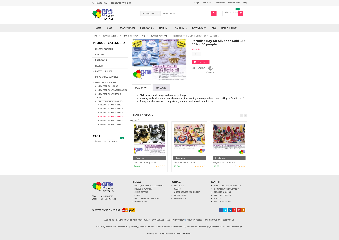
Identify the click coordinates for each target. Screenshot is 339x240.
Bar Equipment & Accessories (149, 185)
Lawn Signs (180, 195)
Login (196, 2)
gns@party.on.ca (122, 2)
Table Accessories (223, 195)
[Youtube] (234, 210)
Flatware (179, 185)
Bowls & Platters (143, 189)
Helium (163, 28)
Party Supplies (103, 71)
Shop (109, 28)
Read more (141, 158)
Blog (245, 2)
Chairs (137, 195)
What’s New (179, 220)
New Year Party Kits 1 (111, 104)
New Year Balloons (108, 86)
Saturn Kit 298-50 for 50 (184, 162)
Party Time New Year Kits (134, 36)
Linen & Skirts (181, 198)
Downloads (199, 28)
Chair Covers (141, 192)
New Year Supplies (110, 36)
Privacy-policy (194, 220)
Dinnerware (140, 201)
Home (98, 28)
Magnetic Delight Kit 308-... (225, 162)
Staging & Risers (222, 192)
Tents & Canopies (222, 201)
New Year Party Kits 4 (159, 36)
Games (177, 189)
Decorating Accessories (146, 198)
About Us (207, 2)
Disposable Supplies (106, 76)
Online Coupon (212, 220)
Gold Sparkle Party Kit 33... (145, 162)
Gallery (180, 28)
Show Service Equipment (226, 189)
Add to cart (203, 62)
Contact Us (220, 2)
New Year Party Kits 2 (111, 108)
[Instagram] (243, 210)
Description (141, 88)
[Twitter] (225, 210)
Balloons (146, 28)
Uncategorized (104, 49)
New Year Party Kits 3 (111, 112)
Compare (210, 68)
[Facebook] (221, 210)
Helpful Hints (229, 28)
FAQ (214, 28)
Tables (217, 198)
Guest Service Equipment (187, 192)
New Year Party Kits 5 (111, 124)
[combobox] (150, 13)
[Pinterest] (239, 210)
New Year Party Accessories (112, 90)
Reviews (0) (161, 88)
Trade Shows (127, 28)
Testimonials (234, 2)
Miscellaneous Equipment (227, 185)
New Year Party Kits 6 (111, 120)
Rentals (99, 54)
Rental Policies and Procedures (133, 220)
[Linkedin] (230, 210)
